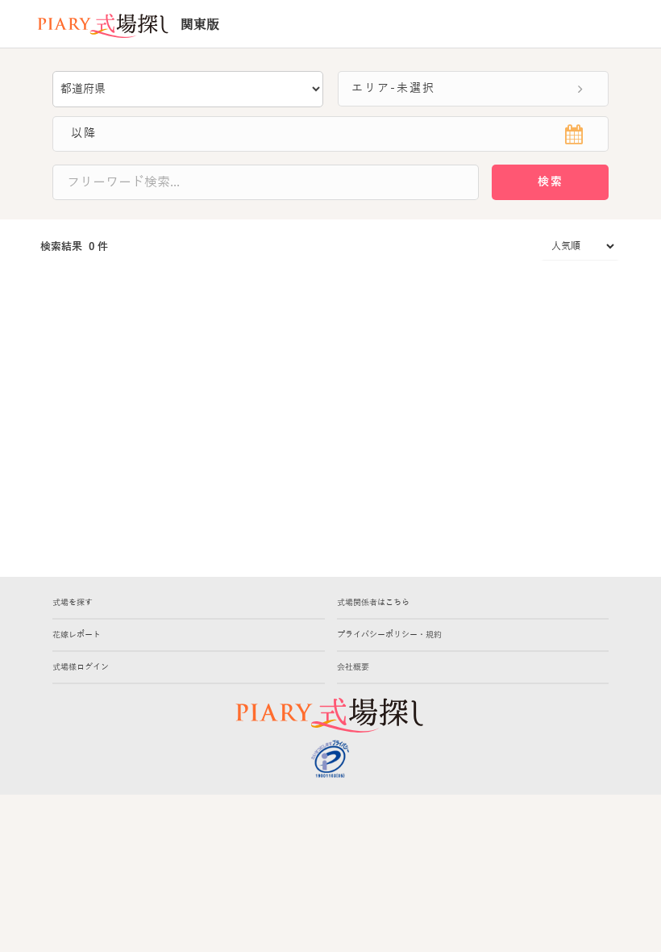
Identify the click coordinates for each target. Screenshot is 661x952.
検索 (550, 182)
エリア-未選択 (387, 88)
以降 (75, 133)
